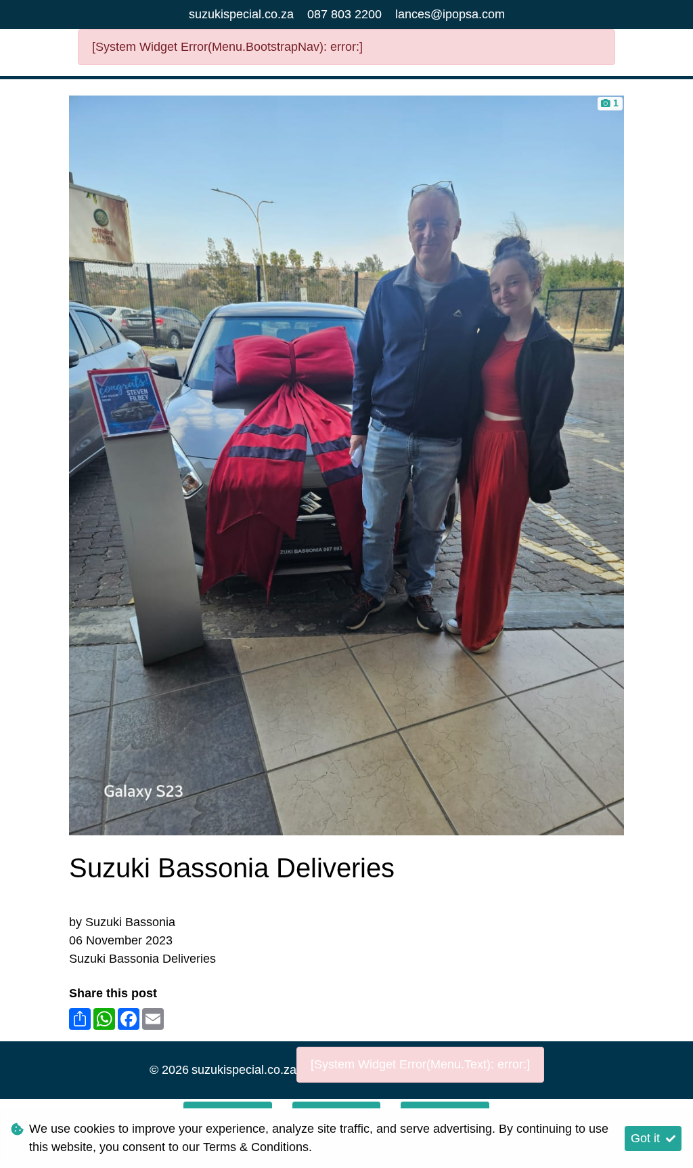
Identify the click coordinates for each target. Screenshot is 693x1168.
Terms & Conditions (256, 1147)
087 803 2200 (344, 14)
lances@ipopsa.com (450, 14)
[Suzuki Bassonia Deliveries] (346, 464)
